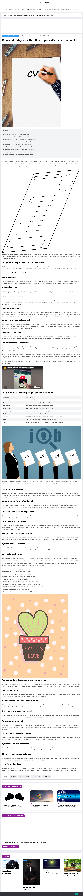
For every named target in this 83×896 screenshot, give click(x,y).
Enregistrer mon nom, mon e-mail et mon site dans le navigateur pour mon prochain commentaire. (25, 842)
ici (68, 316)
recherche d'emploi (40, 35)
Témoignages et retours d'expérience (69, 10)
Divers (4, 860)
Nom (3, 833)
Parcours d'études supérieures (51, 10)
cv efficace (29, 35)
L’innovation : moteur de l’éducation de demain (51, 872)
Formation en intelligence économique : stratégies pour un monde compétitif (67, 806)
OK (76, 894)
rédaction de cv (47, 35)
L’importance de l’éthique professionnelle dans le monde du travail (30, 888)
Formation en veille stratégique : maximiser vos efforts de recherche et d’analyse (13, 806)
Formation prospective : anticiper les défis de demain (39, 806)
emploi (33, 35)
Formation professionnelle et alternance (14, 10)
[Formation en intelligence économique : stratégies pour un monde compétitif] (68, 796)
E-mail (43, 833)
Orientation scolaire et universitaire (34, 10)
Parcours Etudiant (41, 2)
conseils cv (24, 35)
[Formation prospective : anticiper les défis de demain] (41, 796)
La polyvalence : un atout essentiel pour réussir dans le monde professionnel (72, 874)
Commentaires (5, 820)
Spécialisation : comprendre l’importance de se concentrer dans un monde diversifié (9, 872)
